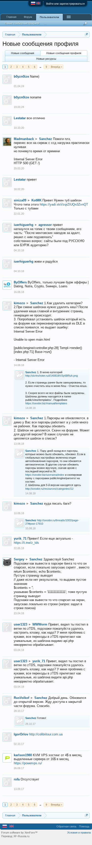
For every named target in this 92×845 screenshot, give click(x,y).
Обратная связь (66, 826)
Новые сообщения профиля (63, 53)
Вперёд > (56, 66)
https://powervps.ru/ (28, 763)
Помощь (84, 826)
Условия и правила (79, 832)
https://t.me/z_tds (26, 542)
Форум (28, 16)
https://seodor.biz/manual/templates (46, 403)
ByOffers (20, 282)
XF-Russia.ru (21, 836)
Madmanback (24, 139)
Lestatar (20, 118)
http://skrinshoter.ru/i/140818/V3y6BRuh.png (51, 375)
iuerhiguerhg (23, 225)
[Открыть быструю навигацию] (86, 34)
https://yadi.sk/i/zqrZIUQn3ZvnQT (64, 204)
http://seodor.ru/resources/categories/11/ (49, 488)
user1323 (20, 624)
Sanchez (45, 139)
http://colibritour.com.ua (46, 734)
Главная (11, 16)
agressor (45, 225)
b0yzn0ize (21, 76)
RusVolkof (21, 698)
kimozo (19, 303)
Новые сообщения (22, 53)
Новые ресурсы (46, 58)
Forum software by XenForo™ (19, 832)
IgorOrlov (21, 734)
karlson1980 (23, 755)
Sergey (19, 559)
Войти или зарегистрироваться (65, 3)
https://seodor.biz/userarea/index (44, 474)
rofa (17, 779)
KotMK (36, 200)
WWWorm (39, 624)
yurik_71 (20, 538)
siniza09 (20, 200)
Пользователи (49, 17)
